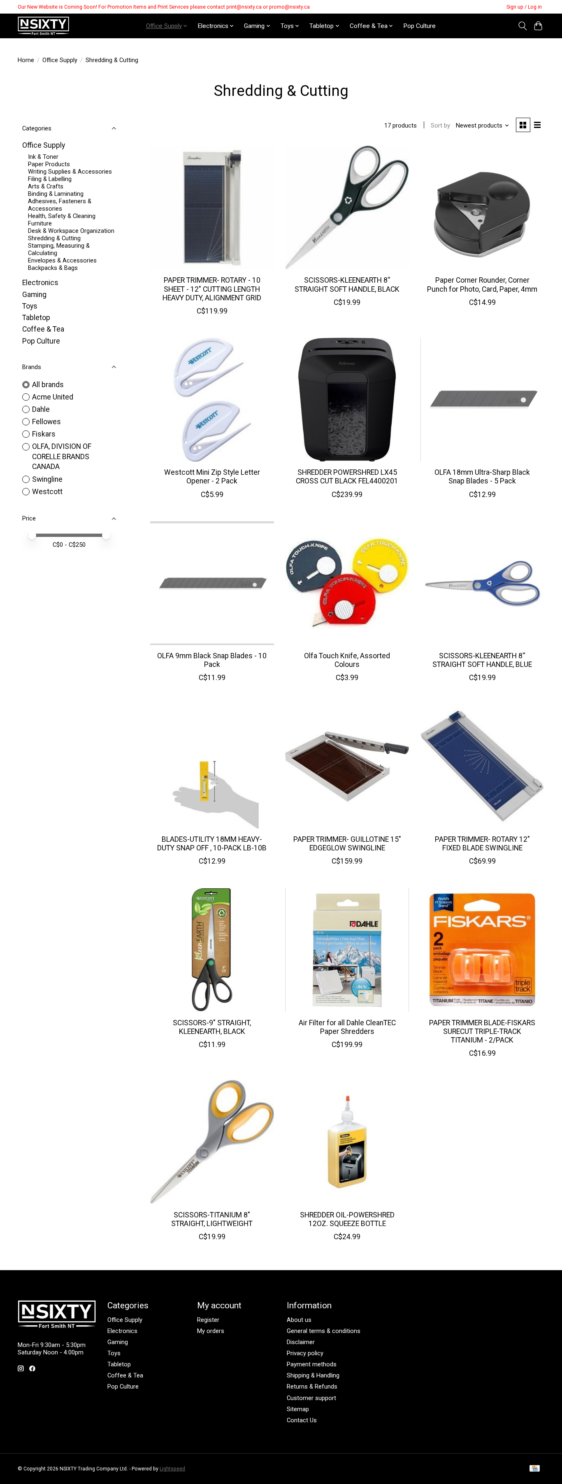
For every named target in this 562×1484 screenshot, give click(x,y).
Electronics (40, 283)
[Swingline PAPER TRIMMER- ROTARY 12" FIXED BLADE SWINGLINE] (482, 766)
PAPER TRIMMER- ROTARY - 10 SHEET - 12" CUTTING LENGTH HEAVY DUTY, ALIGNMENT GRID (212, 289)
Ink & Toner (43, 156)
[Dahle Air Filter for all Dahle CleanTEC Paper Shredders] (347, 950)
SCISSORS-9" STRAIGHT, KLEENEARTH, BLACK (212, 1027)
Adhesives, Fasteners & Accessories (59, 204)
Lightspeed (172, 1469)
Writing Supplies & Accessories (70, 171)
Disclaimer (301, 1342)
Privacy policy (305, 1353)
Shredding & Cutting (54, 238)
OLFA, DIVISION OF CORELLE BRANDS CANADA (61, 456)
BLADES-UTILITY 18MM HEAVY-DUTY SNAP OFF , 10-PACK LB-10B (212, 843)
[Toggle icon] (522, 26)
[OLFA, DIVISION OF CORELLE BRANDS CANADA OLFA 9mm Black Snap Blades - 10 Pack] (212, 583)
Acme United (52, 397)
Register (208, 1320)
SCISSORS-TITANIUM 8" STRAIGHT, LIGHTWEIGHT (212, 1219)
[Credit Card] (534, 1469)
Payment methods (312, 1364)
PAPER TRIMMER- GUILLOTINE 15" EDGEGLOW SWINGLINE (347, 843)
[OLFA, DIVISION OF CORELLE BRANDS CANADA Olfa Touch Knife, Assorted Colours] (347, 583)
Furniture (40, 223)
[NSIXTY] (43, 25)
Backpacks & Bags (53, 268)
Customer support (311, 1398)
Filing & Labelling (50, 179)
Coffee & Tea (43, 329)
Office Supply (59, 60)
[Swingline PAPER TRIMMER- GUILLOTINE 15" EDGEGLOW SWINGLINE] (347, 766)
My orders (210, 1331)
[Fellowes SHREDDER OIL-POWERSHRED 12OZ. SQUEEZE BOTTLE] (347, 1142)
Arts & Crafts (45, 186)
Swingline (47, 479)
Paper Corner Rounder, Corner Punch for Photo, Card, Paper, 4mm (482, 284)
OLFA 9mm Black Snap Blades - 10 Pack (212, 660)
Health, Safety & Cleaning (61, 216)
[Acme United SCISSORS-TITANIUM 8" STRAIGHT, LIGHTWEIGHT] (212, 1142)
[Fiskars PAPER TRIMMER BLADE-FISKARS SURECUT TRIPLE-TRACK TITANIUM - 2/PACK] (482, 950)
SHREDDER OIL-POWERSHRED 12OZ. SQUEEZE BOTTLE (347, 1219)
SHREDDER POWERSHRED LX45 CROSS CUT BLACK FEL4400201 (347, 476)
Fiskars (44, 434)
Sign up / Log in (524, 7)
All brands (48, 385)
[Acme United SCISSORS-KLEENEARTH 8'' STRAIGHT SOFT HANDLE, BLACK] (347, 207)
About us (299, 1320)
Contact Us (302, 1420)
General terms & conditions (323, 1331)
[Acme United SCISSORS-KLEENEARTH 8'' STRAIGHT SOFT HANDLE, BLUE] (482, 583)
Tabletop (36, 318)
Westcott (47, 492)
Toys (29, 306)
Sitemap (298, 1409)
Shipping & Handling (313, 1375)
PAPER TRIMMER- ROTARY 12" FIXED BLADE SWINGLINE (482, 843)
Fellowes (46, 422)
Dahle (41, 409)
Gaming (34, 294)
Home (26, 60)
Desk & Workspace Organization (71, 231)
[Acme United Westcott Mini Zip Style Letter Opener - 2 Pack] (212, 400)
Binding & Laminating (56, 193)
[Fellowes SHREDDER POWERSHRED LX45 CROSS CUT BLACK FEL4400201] (347, 400)
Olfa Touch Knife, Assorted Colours (347, 660)
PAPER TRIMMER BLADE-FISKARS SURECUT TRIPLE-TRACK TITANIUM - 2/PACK (482, 1031)
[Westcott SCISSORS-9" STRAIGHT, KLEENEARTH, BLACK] (212, 950)
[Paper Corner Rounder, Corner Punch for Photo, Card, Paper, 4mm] (482, 207)
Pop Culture (419, 26)
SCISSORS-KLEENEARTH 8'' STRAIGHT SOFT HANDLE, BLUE (482, 660)
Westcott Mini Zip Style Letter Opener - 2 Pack (212, 476)
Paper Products (49, 164)
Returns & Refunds (312, 1386)
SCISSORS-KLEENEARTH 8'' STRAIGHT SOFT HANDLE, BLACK (347, 284)
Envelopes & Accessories (62, 260)
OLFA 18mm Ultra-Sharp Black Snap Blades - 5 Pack (482, 476)
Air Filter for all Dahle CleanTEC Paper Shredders (347, 1027)
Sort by (440, 125)
